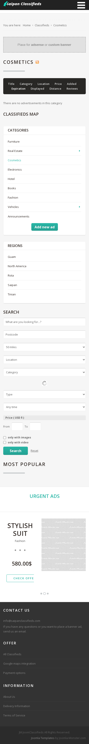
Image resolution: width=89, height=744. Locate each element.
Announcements (18, 216)
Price (58, 84)
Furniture (14, 141)
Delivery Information (16, 706)
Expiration (18, 89)
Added (72, 84)
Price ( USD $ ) (14, 418)
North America (17, 266)
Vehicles (13, 207)
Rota (11, 275)
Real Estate (15, 151)
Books (12, 188)
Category (26, 84)
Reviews (72, 89)
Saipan (12, 285)
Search (15, 450)
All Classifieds (12, 654)
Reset (34, 451)
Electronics (15, 169)
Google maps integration (19, 663)
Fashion (13, 197)
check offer (24, 578)
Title (11, 84)
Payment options (14, 673)
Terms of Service (14, 715)
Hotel (11, 179)
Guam (12, 257)
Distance (55, 89)
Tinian (12, 294)
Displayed (38, 89)
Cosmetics (14, 160)
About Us (9, 697)
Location (44, 84)
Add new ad (45, 227)
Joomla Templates (42, 738)
